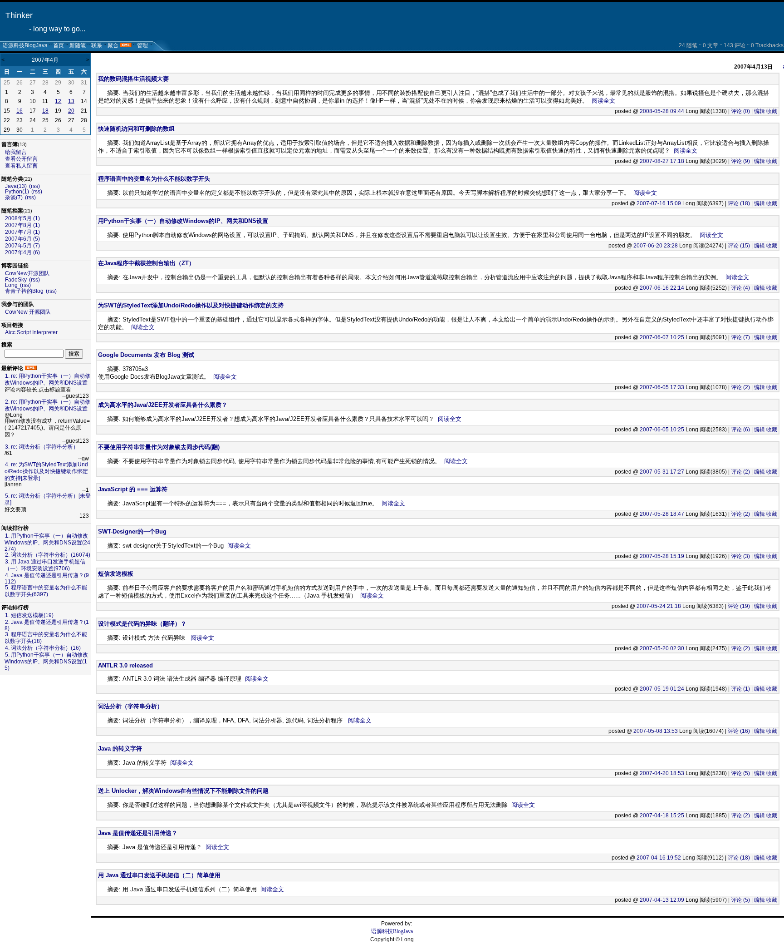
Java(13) (16, 186)
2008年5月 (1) (22, 218)
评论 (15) (739, 245)
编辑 (759, 111)
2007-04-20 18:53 (662, 773)
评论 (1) (740, 689)
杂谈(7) (14, 197)
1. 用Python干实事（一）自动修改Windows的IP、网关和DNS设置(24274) (47, 542)
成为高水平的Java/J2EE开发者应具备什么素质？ (162, 404)
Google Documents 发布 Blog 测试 (146, 354)
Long (11, 285)
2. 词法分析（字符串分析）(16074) (47, 555)
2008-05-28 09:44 (662, 111)
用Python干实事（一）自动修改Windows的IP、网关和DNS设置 (183, 220)
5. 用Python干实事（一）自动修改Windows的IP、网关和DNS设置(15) (46, 661)
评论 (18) (739, 203)
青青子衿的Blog (24, 291)
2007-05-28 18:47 (662, 514)
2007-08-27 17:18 (662, 161)
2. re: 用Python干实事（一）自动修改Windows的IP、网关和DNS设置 (47, 405)
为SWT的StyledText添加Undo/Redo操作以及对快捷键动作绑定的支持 (191, 305)
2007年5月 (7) (22, 245)
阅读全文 (603, 100)
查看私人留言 (21, 165)
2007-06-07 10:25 (662, 337)
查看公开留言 (21, 159)
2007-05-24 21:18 (659, 606)
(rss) (34, 186)
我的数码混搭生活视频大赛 (133, 78)
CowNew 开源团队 (28, 312)
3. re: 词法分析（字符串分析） (41, 447)
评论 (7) (740, 337)
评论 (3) (740, 556)
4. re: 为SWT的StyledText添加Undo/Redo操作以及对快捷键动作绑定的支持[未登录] (46, 471)
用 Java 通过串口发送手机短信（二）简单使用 (159, 875)
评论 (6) (740, 429)
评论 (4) (740, 288)
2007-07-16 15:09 (659, 203)
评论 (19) (739, 606)
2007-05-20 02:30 (662, 648)
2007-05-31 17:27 (662, 471)
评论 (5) (740, 773)
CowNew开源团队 (27, 273)
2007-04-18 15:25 (662, 815)
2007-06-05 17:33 (662, 387)
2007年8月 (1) (22, 225)
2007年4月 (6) (22, 252)
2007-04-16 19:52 (659, 857)
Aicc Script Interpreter (31, 332)
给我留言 (16, 152)
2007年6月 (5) (22, 239)
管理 (142, 45)
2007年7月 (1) (22, 232)
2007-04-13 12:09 (662, 900)
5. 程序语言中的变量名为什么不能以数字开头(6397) (46, 591)
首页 (58, 45)
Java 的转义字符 (120, 748)
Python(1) (17, 191)
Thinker (19, 15)
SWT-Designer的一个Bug (132, 531)
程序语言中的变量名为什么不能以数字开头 (154, 178)
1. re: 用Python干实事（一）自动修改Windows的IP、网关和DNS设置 (47, 379)
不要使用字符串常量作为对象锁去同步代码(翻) (159, 447)
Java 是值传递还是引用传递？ (137, 833)
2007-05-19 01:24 (662, 689)
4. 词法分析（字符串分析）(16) (43, 648)
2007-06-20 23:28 (655, 245)
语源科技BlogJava (25, 45)
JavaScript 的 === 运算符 (132, 489)
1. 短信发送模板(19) (29, 615)
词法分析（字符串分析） (130, 706)
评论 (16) (739, 731)
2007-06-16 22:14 (662, 288)
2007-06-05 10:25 (662, 429)
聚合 (113, 45)
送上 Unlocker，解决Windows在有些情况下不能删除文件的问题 (183, 790)
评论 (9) (740, 161)
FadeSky (16, 279)
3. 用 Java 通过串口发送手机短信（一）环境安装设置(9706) (45, 565)
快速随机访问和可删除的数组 (136, 128)
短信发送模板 (115, 573)
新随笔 (77, 45)
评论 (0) (740, 111)
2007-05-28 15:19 (662, 556)
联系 (96, 45)
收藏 (771, 111)
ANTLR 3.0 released (125, 665)
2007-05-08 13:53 (655, 731)
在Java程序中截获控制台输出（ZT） (146, 263)
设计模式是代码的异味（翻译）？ (142, 623)
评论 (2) (740, 387)
